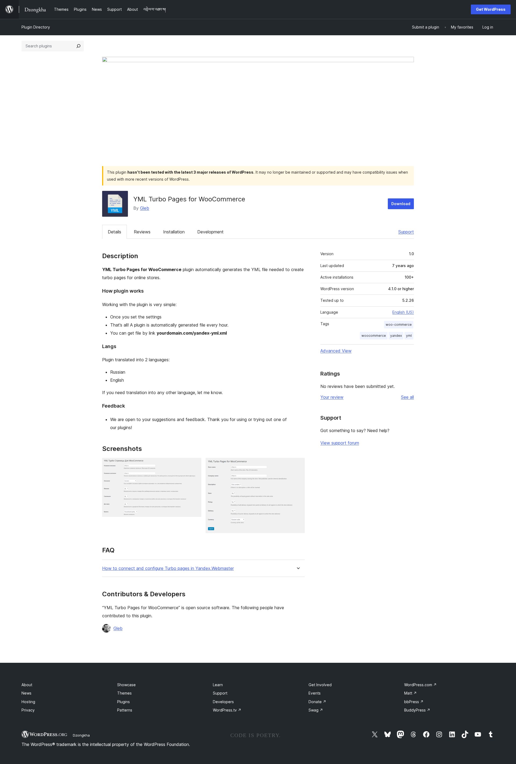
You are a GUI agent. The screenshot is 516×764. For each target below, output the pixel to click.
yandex (396, 336)
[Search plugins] (78, 46)
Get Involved (320, 684)
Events (315, 693)
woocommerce (373, 336)
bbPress (414, 701)
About (27, 684)
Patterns (124, 710)
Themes (124, 693)
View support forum (339, 443)
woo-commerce (399, 325)
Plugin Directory (36, 27)
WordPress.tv (227, 710)
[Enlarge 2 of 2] (297, 465)
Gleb (144, 208)
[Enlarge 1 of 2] (194, 465)
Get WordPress (491, 9)
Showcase (126, 684)
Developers (223, 701)
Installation (174, 231)
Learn (218, 684)
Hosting (28, 701)
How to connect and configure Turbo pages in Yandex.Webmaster (168, 568)
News (26, 693)
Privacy (28, 710)
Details (114, 231)
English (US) (403, 312)
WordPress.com (420, 684)
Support (406, 231)
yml (409, 336)
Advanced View (336, 350)
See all (407, 397)
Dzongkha (81, 735)
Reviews (142, 231)
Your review (331, 397)
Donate (317, 701)
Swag (316, 710)
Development (210, 231)
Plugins (123, 701)
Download (400, 203)
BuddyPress (417, 710)
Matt (410, 693)
